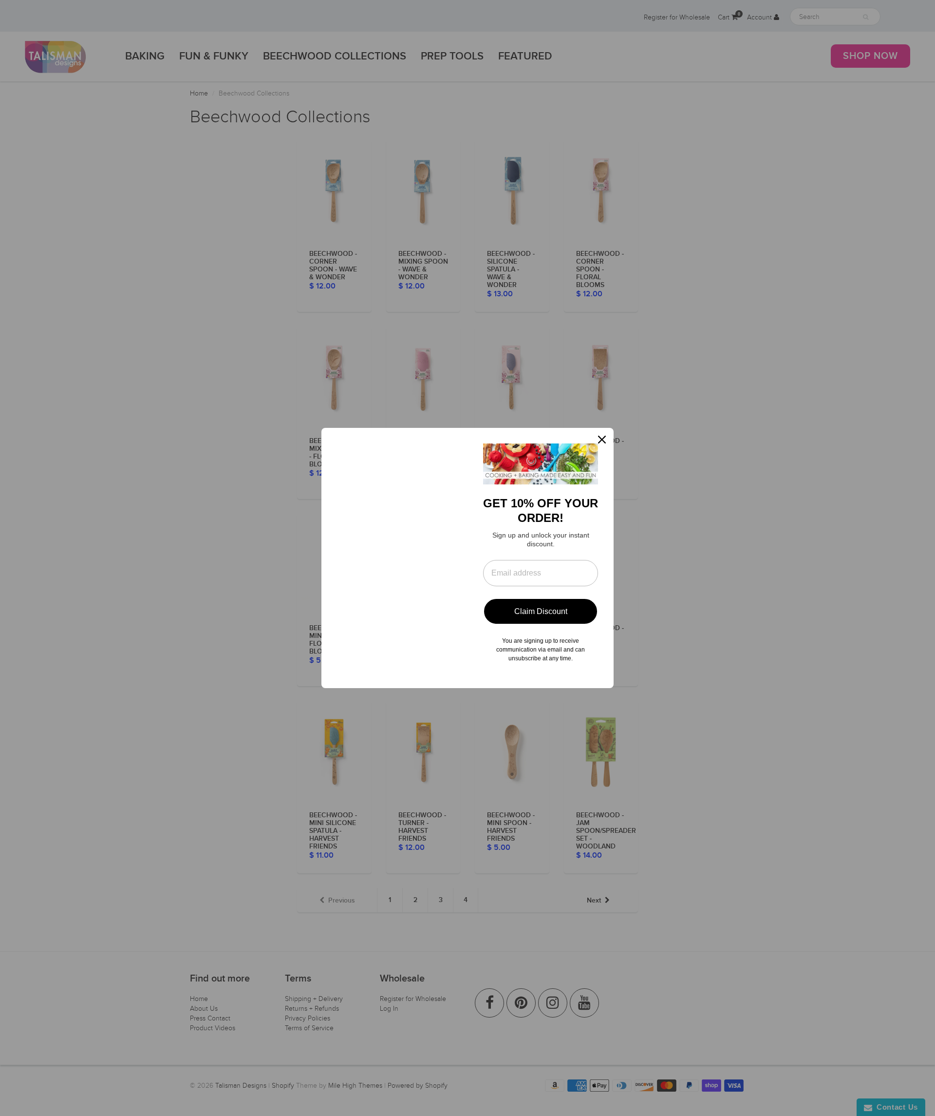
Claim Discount (540, 611)
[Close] (602, 439)
